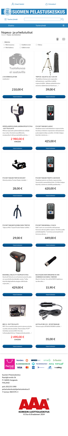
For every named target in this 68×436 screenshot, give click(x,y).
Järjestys (7, 42)
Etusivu (11, 25)
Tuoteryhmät (41, 25)
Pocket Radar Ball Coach (46, 225)
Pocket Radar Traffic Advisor (48, 178)
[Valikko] (63, 25)
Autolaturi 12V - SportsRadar (47, 324)
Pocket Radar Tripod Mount (14, 178)
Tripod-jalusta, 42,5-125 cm (46, 77)
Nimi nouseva (9, 45)
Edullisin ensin (26, 45)
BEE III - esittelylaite (11, 324)
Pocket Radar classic (44, 126)
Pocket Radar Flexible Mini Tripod (16, 225)
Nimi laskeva (9, 47)
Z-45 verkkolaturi (10, 77)
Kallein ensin (26, 47)
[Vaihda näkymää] (63, 39)
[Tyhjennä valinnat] (57, 39)
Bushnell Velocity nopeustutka (15, 275)
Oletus (40, 45)
